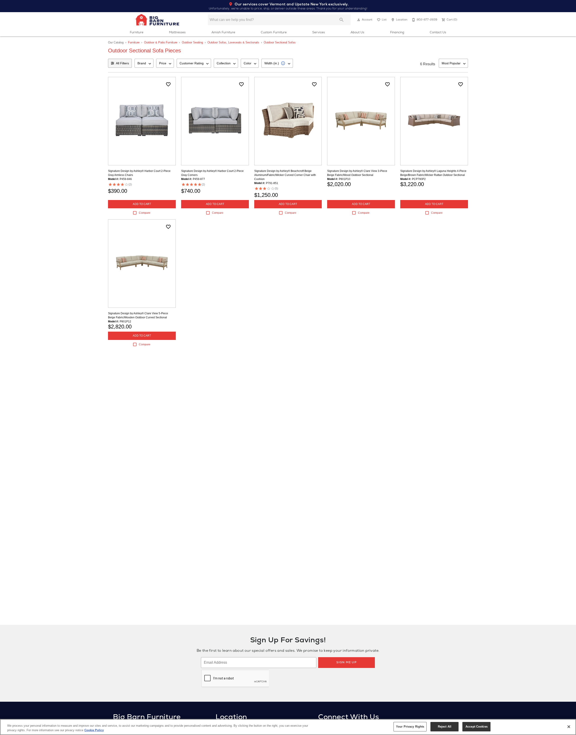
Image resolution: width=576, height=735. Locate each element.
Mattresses (177, 32)
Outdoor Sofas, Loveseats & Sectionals (233, 42)
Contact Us (438, 32)
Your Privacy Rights (410, 726)
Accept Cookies (477, 726)
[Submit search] (341, 20)
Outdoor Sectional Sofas (280, 42)
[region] (288, 727)
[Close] (569, 727)
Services (318, 32)
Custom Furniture (274, 32)
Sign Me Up (346, 662)
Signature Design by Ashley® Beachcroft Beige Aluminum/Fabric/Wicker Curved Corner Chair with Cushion (285, 175)
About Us (357, 32)
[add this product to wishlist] (168, 84)
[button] (358, 19)
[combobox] (144, 63)
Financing (397, 32)
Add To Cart (142, 204)
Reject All (444, 726)
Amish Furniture (223, 32)
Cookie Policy (94, 730)
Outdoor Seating (192, 42)
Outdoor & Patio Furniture (160, 42)
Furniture (136, 32)
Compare (144, 212)
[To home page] (157, 20)
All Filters (122, 63)
